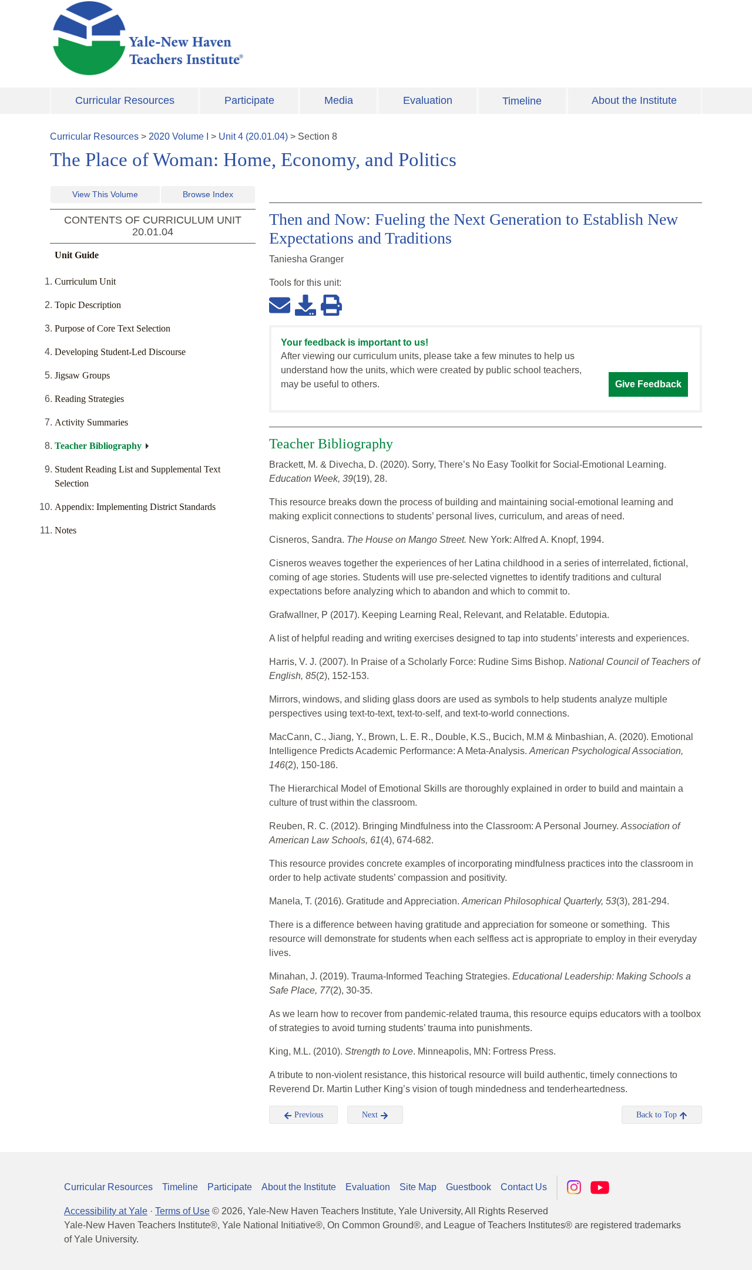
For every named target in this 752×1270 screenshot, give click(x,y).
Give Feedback (648, 384)
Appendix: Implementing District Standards (135, 507)
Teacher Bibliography (98, 446)
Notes (65, 530)
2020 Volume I (179, 136)
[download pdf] (305, 304)
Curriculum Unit (85, 281)
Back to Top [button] (657, 1114)
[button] (684, 1249)
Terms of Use (182, 1211)
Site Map (418, 1187)
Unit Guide (77, 255)
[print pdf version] (331, 304)
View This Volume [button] (105, 194)
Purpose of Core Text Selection (112, 328)
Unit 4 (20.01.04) (253, 136)
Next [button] (371, 1114)
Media (338, 100)
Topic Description (88, 305)
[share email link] (279, 304)
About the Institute (634, 100)
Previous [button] (307, 1114)
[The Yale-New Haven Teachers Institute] (264, 38)
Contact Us (524, 1187)
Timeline (522, 101)
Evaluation (427, 100)
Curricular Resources (124, 100)
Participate (249, 100)
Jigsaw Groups (82, 375)
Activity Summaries (91, 422)
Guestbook (468, 1187)
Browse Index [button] (208, 194)
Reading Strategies (89, 399)
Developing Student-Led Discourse (120, 352)
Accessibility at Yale (105, 1211)
